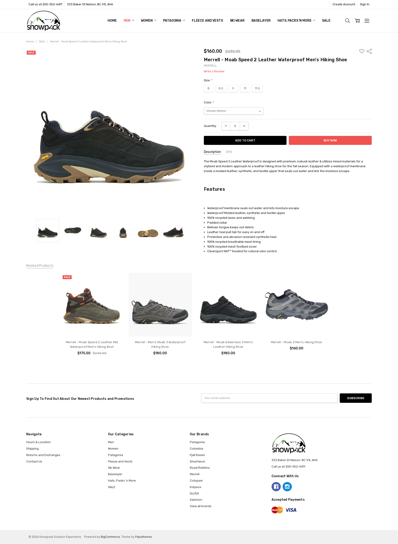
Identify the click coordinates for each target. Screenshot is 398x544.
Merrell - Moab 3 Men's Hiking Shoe (296, 342)
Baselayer (261, 21)
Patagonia (172, 21)
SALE (326, 21)
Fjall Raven (197, 455)
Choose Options (92, 327)
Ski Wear (237, 21)
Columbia (196, 448)
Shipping (32, 448)
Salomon (196, 499)
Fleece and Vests (207, 21)
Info (229, 152)
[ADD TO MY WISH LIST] (116, 288)
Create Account (344, 4)
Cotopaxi (196, 480)
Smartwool (197, 461)
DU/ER (194, 493)
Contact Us (34, 461)
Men (127, 21)
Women (147, 21)
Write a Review (214, 71)
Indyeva (195, 487)
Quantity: (210, 126)
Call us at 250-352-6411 (45, 4)
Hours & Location (38, 442)
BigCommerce (110, 536)
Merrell (194, 474)
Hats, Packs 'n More (295, 21)
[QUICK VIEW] (116, 281)
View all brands (200, 506)
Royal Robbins (200, 467)
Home (112, 21)
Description (212, 152)
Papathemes (143, 536)
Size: (208, 80)
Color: (209, 102)
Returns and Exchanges (43, 455)
